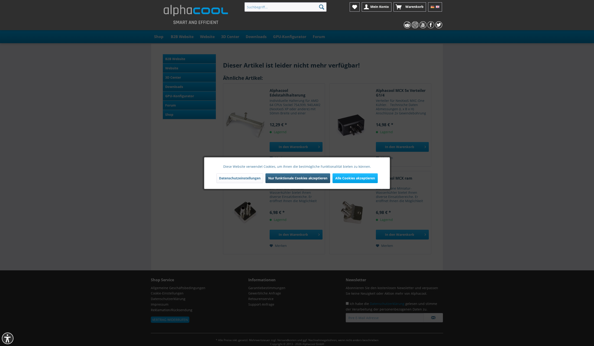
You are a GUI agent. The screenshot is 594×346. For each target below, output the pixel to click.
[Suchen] (321, 7)
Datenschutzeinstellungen (240, 178)
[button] (7, 338)
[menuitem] (285, 7)
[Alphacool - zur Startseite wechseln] (196, 16)
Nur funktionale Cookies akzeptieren (297, 178)
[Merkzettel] (355, 7)
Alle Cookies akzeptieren (355, 178)
